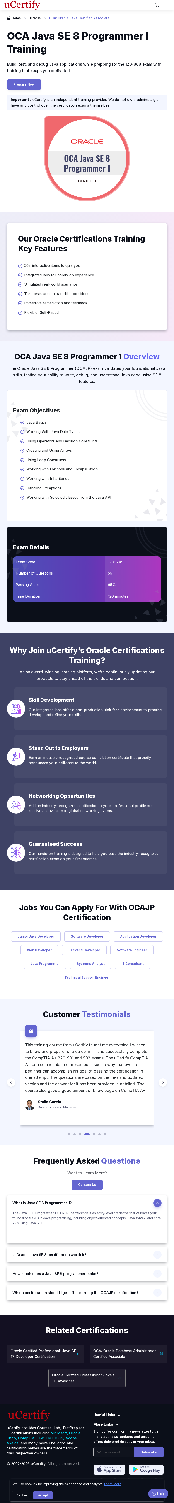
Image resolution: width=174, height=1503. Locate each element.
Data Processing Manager (57, 1107)
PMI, (50, 1438)
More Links (103, 1424)
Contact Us (87, 1185)
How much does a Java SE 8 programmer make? (55, 1273)
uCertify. (38, 1463)
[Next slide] (163, 1082)
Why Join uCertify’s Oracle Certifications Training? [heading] (87, 655)
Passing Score (28, 584)
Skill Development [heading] (51, 700)
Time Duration (28, 596)
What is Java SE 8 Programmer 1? (42, 1203)
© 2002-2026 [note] (43, 1463)
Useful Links (104, 1414)
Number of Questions (34, 573)
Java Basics (38, 422)
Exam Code (25, 562)
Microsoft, (59, 1433)
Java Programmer (45, 964)
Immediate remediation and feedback (55, 303)
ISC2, (59, 1438)
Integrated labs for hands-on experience (59, 275)
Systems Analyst (91, 964)
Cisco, (12, 1438)
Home (16, 18)
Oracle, (75, 1433)
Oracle (35, 18)
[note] (87, 1227)
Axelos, (13, 1443)
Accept (43, 1495)
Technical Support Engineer (87, 977)
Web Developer (39, 950)
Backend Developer (84, 950)
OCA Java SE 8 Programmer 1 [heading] (87, 356)
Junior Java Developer (36, 936)
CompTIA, (27, 1438)
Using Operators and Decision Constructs (62, 441)
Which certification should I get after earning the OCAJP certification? (75, 1292)
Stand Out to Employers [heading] (59, 748)
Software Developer (87, 936)
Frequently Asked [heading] (87, 1161)
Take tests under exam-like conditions (56, 293)
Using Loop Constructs (46, 460)
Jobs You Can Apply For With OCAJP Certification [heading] (87, 912)
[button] (69, 1134)
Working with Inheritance (48, 478)
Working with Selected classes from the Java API (69, 497)
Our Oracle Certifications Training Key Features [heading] (81, 243)
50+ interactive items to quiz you (52, 265)
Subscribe (149, 1452)
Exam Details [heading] (31, 547)
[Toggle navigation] (167, 5)
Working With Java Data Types (53, 431)
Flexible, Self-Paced (41, 312)
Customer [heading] (87, 1014)
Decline (22, 1495)
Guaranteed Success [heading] (55, 844)
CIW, (41, 1438)
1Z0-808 (115, 562)
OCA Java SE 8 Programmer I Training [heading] (78, 42)
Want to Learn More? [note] (87, 1172)
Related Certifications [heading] (87, 1330)
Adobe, (71, 1438)
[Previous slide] (11, 1082)
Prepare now (24, 84)
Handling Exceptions (44, 488)
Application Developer (138, 936)
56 (110, 573)
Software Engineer (132, 950)
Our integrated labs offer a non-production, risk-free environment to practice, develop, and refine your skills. (96, 712)
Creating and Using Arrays (50, 450)
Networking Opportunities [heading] (62, 796)
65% (112, 584)
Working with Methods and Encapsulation (62, 469)
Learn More (112, 1484)
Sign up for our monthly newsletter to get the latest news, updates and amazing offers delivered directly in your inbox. (126, 1436)
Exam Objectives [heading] (36, 410)
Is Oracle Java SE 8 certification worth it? (49, 1254)
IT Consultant (132, 964)
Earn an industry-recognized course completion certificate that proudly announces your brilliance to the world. (90, 760)
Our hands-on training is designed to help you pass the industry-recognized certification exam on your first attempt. (93, 856)
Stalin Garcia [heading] (49, 1102)
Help (161, 1494)
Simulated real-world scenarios (51, 284)
